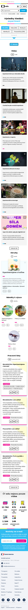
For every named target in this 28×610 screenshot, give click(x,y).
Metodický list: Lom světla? (12, 400)
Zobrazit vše (14, 248)
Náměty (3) (6, 31)
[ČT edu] (5, 7)
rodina (17, 13)
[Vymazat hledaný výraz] (18, 10)
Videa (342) (14, 28)
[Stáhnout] (10, 392)
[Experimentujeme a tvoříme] (14, 277)
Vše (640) (5, 28)
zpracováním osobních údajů (17, 548)
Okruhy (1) (23, 28)
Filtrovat (15, 44)
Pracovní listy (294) (19, 31)
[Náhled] (14, 392)
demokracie (23, 13)
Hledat (23, 10)
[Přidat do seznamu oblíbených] (24, 59)
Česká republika (11, 13)
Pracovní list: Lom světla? (11, 429)
